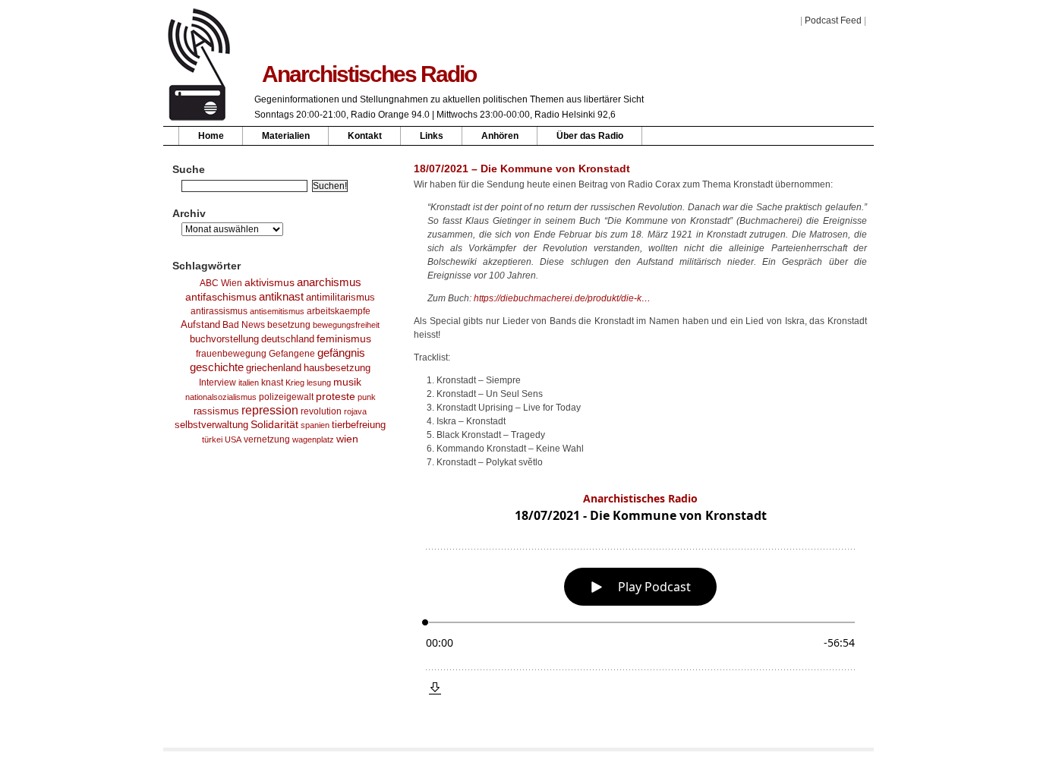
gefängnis (341, 353)
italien (248, 382)
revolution (321, 411)
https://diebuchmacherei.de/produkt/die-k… (562, 298)
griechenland (273, 367)
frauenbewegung (231, 353)
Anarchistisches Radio (369, 74)
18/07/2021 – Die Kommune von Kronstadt (522, 168)
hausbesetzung (337, 367)
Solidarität (274, 424)
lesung (319, 382)
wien (347, 439)
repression (269, 410)
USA (233, 439)
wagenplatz (313, 439)
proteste (335, 396)
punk (367, 397)
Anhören (499, 136)
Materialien (286, 136)
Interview (217, 382)
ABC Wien (221, 283)
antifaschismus (221, 297)
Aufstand (200, 325)
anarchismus (329, 282)
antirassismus (219, 311)
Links (431, 136)
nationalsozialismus (221, 397)
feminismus (344, 338)
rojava (355, 411)
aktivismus (269, 282)
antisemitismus (277, 311)
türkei (212, 439)
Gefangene (292, 353)
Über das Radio (589, 136)
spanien (315, 425)
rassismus (216, 411)
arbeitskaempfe (338, 311)
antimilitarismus (340, 297)
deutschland (287, 339)
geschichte (217, 367)
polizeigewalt (286, 397)
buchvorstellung (224, 339)
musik (347, 382)
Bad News (243, 325)
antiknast (281, 297)
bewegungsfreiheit (346, 324)
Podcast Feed (833, 20)
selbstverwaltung (211, 424)
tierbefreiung (359, 425)
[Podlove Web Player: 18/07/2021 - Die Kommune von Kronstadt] (640, 594)
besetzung (288, 325)
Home (211, 136)
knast (272, 382)
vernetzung (267, 439)
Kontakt (365, 136)
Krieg (294, 382)
